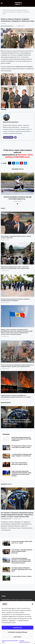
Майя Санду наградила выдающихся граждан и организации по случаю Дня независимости (21, 439)
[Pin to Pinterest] (21, 163)
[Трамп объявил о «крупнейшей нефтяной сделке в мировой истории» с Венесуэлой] (17, 223)
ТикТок (30, 155)
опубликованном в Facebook (23, 66)
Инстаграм (22, 155)
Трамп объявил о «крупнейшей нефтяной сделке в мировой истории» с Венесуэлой (21, 551)
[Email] (15, 137)
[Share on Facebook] (13, 163)
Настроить (17, 637)
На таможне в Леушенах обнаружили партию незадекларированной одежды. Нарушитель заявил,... (17, 422)
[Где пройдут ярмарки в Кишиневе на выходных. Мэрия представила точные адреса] (6, 569)
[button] (32, 604)
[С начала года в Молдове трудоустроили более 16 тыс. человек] (6, 543)
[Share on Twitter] (17, 163)
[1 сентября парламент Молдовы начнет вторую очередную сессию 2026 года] (6, 456)
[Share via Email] (25, 163)
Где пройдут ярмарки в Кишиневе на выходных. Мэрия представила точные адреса (21, 569)
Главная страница (7, 10)
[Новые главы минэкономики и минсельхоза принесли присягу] (6, 464)
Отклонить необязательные (17, 632)
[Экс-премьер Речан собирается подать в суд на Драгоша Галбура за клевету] (6, 447)
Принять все (17, 627)
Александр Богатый (6, 518)
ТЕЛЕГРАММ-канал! (22, 157)
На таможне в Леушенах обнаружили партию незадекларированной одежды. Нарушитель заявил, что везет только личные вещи (17, 515)
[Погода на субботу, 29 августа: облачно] (6, 578)
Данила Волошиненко (7, 26)
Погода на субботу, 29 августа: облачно (21, 576)
